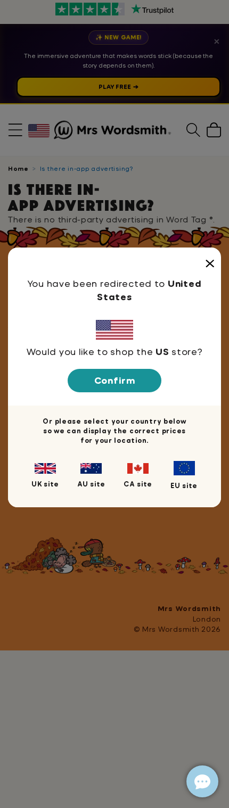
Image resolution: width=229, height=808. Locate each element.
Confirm (114, 380)
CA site (138, 484)
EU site (184, 485)
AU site (91, 484)
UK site (45, 484)
